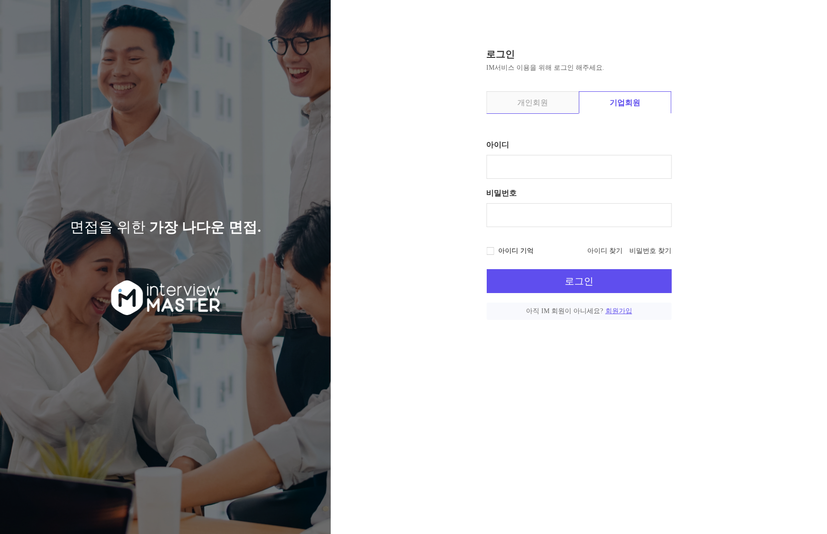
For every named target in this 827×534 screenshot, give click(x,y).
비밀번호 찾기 (650, 250)
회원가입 (618, 311)
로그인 (579, 281)
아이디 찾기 (605, 250)
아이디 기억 (516, 250)
